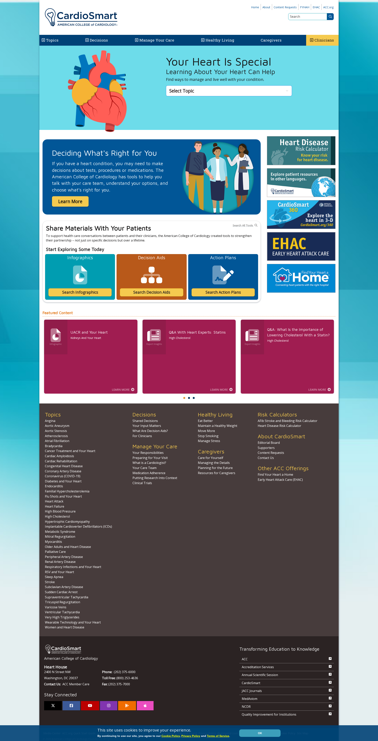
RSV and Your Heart (59, 572)
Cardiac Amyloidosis (59, 456)
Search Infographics (80, 292)
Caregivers (271, 40)
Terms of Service (218, 735)
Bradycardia (53, 446)
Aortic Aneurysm (57, 426)
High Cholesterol (57, 516)
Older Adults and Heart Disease (68, 547)
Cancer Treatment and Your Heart (70, 451)
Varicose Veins (55, 607)
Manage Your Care (156, 40)
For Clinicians (142, 436)
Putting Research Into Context (154, 478)
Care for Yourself (210, 458)
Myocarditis (53, 541)
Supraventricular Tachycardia (66, 597)
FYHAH (304, 7)
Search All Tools (243, 225)
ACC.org (328, 7)
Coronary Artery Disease (63, 471)
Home (255, 7)
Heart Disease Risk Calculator (279, 426)
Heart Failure (54, 506)
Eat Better (205, 421)
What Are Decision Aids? (150, 431)
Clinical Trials (142, 483)
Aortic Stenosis (56, 431)
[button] (43, 40)
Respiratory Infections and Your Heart (73, 567)
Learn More (70, 201)
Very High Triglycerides (62, 617)
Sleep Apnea (54, 577)
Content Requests (285, 7)
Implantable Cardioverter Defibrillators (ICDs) (78, 526)
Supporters (266, 448)
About (266, 7)
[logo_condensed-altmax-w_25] (134, 649)
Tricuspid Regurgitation (62, 602)
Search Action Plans (223, 292)
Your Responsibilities (148, 453)
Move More (206, 431)
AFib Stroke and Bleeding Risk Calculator (287, 421)
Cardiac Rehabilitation (61, 461)
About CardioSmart (281, 436)
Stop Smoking (208, 436)
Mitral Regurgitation (60, 536)
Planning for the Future (215, 468)
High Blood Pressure (60, 511)
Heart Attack (54, 501)
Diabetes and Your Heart (63, 481)
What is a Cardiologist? (149, 463)
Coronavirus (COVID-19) (62, 476)
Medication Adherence (148, 473)
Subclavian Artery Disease (64, 587)
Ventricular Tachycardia (62, 612)
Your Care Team (144, 468)
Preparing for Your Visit (150, 458)
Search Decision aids (151, 292)
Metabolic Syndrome (60, 531)
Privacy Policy (190, 735)
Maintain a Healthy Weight (217, 426)
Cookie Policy (170, 735)
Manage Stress (209, 441)
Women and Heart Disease (64, 627)
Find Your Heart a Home (275, 474)
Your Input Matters (146, 426)
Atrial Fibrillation (57, 441)
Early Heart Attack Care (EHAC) (280, 479)
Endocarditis (54, 486)
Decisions (99, 40)
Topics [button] (52, 40)
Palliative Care (55, 552)
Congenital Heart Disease (64, 466)
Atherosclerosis (56, 436)
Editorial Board (269, 442)
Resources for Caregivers (216, 473)
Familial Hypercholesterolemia (67, 491)
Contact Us (266, 458)
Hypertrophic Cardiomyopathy (67, 521)
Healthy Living (220, 40)
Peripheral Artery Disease (64, 557)
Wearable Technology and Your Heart (73, 622)
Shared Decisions (145, 421)
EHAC (316, 7)
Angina (50, 421)
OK (260, 733)
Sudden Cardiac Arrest (61, 592)
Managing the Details (214, 463)
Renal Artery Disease (60, 562)
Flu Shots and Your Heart (63, 496)
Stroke (50, 582)
